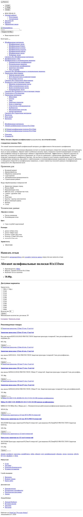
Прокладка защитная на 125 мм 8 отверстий (17, 437)
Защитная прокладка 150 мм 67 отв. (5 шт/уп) (17, 385)
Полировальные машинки (18, 64)
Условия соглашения (12, 469)
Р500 (5, 307)
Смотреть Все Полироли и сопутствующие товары (22, 91)
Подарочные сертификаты (14, 490)
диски (64, 454)
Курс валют (9, 117)
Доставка (8, 465)
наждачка (17, 454)
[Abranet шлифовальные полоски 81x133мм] (20, 129)
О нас (7, 463)
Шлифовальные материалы (14, 42)
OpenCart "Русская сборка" (18, 512)
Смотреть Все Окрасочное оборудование (19, 80)
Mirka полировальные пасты (19, 86)
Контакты (8, 118)
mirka (32, 454)
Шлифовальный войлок (17, 51)
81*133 (3, 456)
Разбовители (13, 108)
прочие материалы (15, 111)
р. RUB (8, 7)
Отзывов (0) (9, 136)
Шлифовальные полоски (17, 49)
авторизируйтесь (15, 257)
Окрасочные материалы (13, 95)
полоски (70, 454)
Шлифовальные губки (12, 58)
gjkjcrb (76, 454)
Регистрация (13, 17)
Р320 (5, 301)
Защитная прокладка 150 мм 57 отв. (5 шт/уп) (17, 368)
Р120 (5, 293)
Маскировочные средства (18, 109)
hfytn (16, 456)
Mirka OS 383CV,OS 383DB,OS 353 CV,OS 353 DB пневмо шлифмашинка (27, 402)
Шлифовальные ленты (16, 53)
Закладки (8, 505)
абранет (37, 454)
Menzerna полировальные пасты (20, 84)
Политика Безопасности (13, 467)
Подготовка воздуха (16, 78)
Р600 (5, 309)
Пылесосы (8, 115)
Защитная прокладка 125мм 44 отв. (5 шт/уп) (17, 351)
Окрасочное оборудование (14, 73)
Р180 (5, 297)
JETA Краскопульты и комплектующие (22, 77)
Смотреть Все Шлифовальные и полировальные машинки (25, 71)
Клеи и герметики (15, 104)
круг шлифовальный (48, 454)
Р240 (5, 299)
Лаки (10, 100)
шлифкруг (9, 454)
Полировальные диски (17, 89)
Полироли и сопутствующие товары (17, 82)
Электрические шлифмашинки (19, 66)
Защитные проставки (16, 68)
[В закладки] (1, 259)
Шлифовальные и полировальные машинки (20, 60)
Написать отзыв (14, 319)
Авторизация (13, 19)
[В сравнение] (3, 259)
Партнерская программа (13, 492)
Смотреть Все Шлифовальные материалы (19, 57)
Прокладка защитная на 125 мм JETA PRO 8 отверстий (21, 419)
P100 (5, 291)
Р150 (5, 295)
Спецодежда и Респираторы (14, 93)
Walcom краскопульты (16, 75)
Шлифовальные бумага (17, 46)
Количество (5, 311)
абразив (59, 454)
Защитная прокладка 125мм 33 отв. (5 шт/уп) (17, 332)
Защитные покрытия (16, 102)
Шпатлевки (13, 97)
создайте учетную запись (33, 257)
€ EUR (8, 5)
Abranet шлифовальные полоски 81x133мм (19, 126)
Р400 (5, 305)
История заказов (10, 504)
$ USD (8, 10)
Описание (8, 134)
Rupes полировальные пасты (19, 88)
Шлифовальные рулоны (17, 48)
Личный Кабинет (11, 502)
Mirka (18, 269)
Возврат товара (10, 479)
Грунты (11, 98)
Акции (7, 494)
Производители (10, 488)
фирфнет (9, 456)
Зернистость (5, 287)
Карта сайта (9, 481)
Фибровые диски (15, 55)
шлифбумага (25, 454)
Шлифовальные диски (16, 44)
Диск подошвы (14, 69)
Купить (4, 313)
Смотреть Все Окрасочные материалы (18, 113)
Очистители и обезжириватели (19, 106)
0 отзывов (4, 319)
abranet (3, 454)
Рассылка (8, 507)
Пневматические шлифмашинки (20, 62)
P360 (5, 303)
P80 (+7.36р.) (7, 289)
